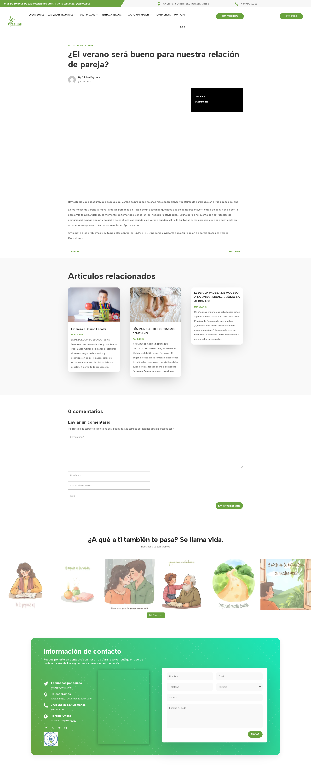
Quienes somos (36, 14)
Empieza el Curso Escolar (88, 329)
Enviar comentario (229, 505)
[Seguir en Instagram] (59, 727)
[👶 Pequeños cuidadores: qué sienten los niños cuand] (181, 584)
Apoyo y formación (138, 14)
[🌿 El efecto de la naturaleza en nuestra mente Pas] (285, 584)
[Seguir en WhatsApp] (65, 727)
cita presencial (230, 16)
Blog (182, 27)
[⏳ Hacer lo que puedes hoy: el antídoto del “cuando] (25, 584)
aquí (73, 720)
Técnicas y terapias (112, 14)
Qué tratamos (87, 14)
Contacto (179, 14)
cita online (291, 16)
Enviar (255, 734)
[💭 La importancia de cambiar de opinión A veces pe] (233, 584)
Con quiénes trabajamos (60, 14)
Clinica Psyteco (91, 77)
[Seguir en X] (52, 727)
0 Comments (201, 101)
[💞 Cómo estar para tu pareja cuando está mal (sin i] (129, 584)
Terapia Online (163, 14)
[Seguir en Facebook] (46, 727)
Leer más (200, 96)
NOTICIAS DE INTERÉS (80, 45)
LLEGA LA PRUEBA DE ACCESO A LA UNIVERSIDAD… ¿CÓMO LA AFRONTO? (217, 297)
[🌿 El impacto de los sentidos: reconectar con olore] (77, 584)
